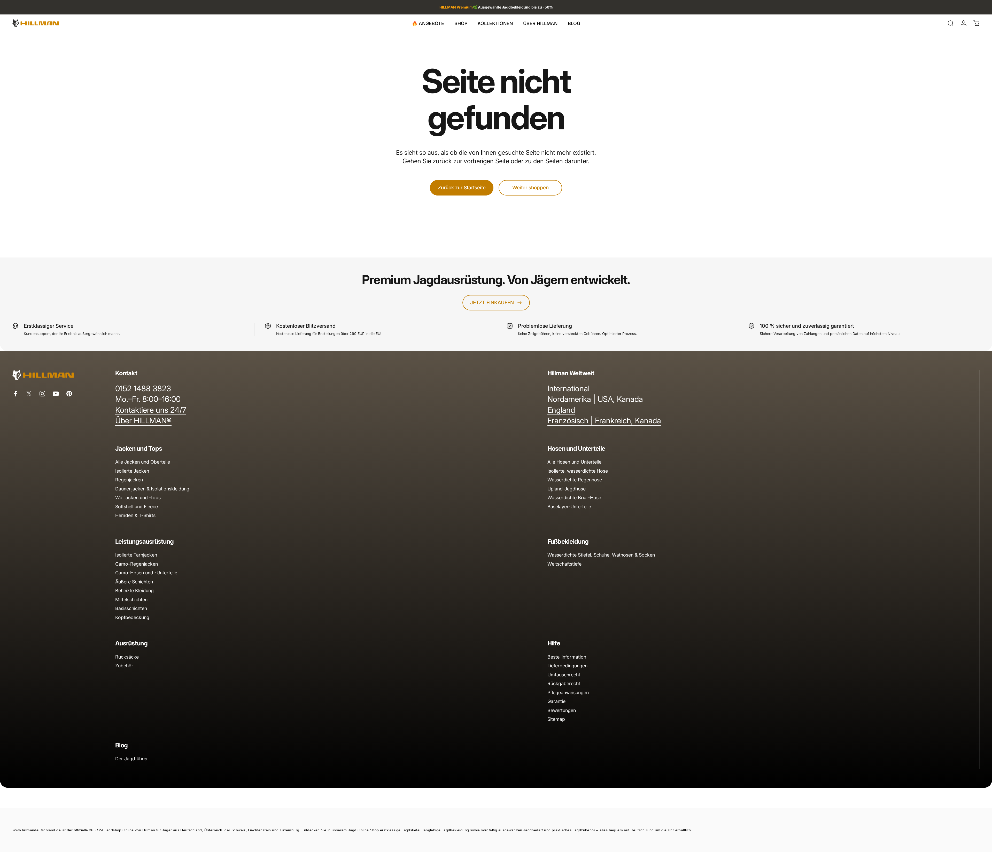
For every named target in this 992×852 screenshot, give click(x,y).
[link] (143, 389)
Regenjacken (129, 479)
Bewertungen (561, 710)
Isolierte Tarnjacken (136, 555)
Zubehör (124, 665)
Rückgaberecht (563, 683)
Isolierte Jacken (132, 471)
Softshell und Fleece (136, 506)
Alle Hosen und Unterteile (574, 462)
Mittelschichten (131, 599)
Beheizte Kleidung (134, 590)
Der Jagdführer (131, 758)
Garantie (556, 701)
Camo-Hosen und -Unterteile (146, 572)
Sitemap (556, 719)
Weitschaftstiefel (565, 564)
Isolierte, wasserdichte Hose (577, 471)
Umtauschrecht (563, 674)
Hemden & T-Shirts (135, 515)
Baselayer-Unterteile (569, 506)
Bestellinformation (566, 657)
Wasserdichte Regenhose (574, 479)
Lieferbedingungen (567, 665)
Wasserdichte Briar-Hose (574, 497)
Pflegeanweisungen (568, 692)
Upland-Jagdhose (566, 488)
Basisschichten (131, 608)
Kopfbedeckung (132, 617)
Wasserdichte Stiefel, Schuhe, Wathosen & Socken (601, 555)
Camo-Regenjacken (136, 564)
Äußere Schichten (134, 581)
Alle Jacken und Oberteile (142, 462)
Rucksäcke (127, 657)
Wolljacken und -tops (138, 497)
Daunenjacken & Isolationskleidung (152, 488)
